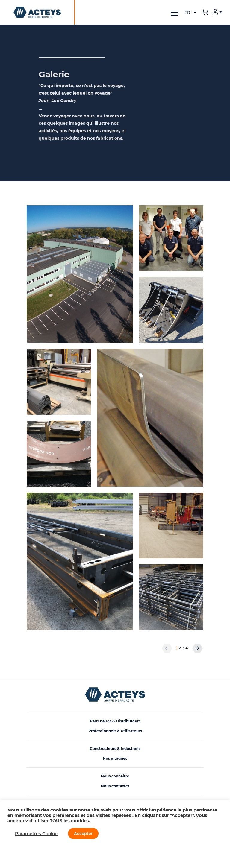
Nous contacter (115, 786)
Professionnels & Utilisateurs (115, 731)
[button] (190, 12)
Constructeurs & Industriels (115, 748)
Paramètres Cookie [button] (36, 833)
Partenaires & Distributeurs (115, 721)
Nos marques (115, 758)
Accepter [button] (83, 833)
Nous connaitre (115, 776)
